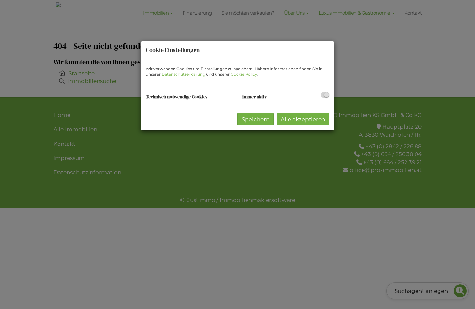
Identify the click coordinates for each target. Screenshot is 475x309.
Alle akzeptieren (303, 119)
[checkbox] (325, 95)
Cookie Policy (244, 74)
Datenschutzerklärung (183, 74)
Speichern (255, 119)
